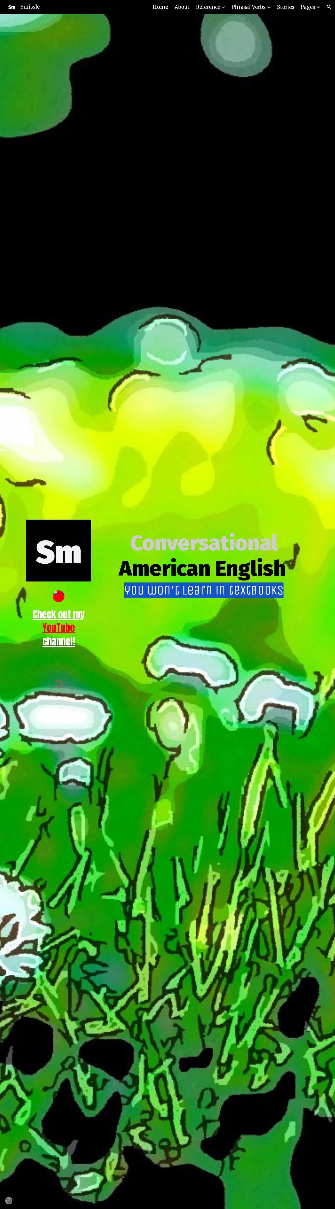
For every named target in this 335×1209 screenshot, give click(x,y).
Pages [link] (308, 7)
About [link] (182, 7)
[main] (58, 634)
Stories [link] (285, 7)
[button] (329, 7)
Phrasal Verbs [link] (249, 7)
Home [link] (160, 7)
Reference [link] (208, 7)
